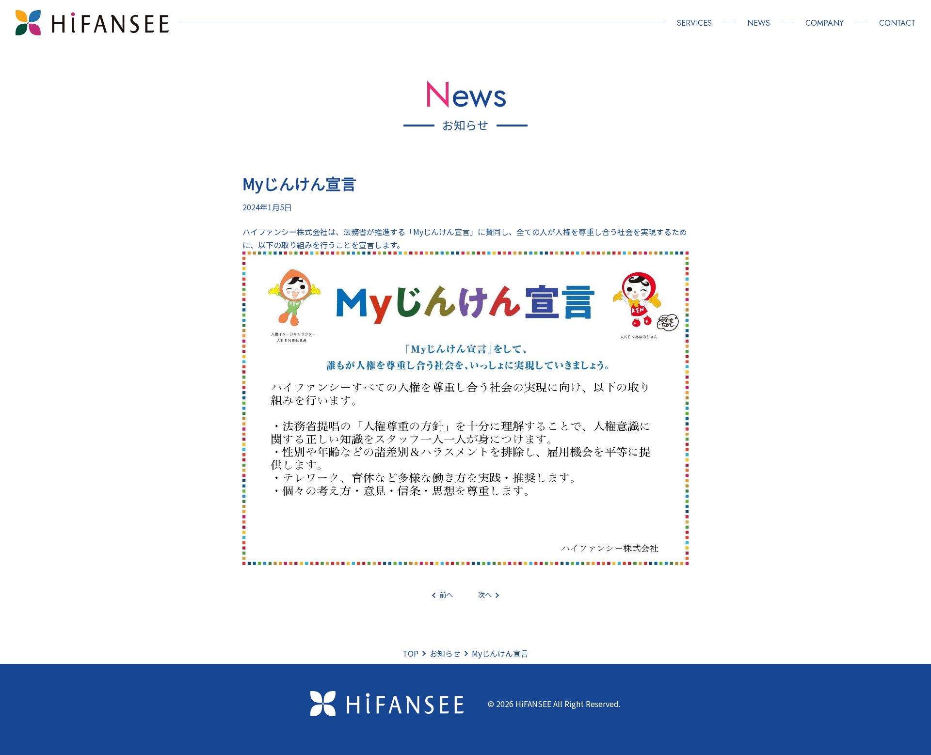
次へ (485, 594)
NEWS (758, 23)
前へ (446, 594)
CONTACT (897, 23)
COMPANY (824, 23)
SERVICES (694, 23)
